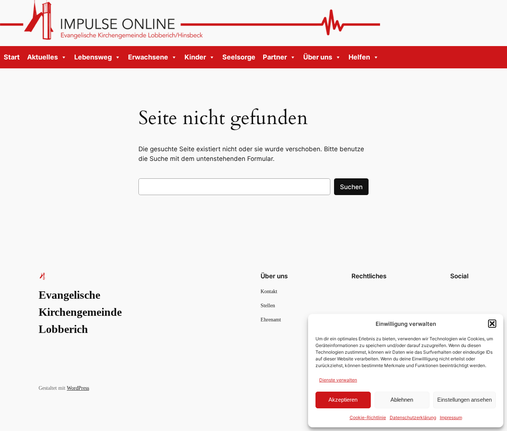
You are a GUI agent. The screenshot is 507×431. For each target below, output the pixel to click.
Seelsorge (238, 57)
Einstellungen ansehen (464, 399)
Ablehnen (401, 399)
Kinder (195, 57)
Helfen (359, 57)
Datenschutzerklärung (413, 417)
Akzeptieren (342, 399)
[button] (492, 323)
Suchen (351, 187)
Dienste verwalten (338, 380)
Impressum (451, 417)
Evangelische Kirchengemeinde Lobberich (80, 312)
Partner (275, 57)
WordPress (78, 388)
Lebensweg (93, 57)
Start (12, 57)
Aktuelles (42, 57)
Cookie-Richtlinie (368, 417)
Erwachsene (148, 57)
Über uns (317, 57)
